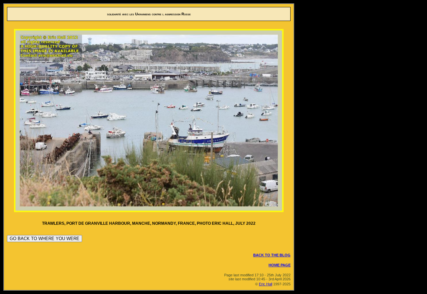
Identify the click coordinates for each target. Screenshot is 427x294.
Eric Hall (265, 284)
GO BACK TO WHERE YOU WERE (44, 238)
